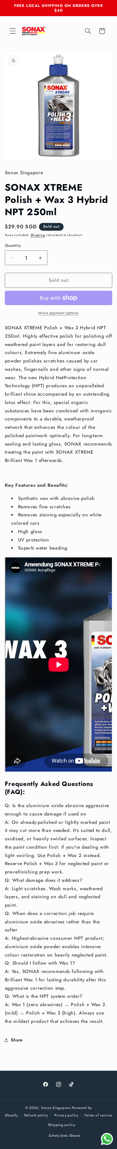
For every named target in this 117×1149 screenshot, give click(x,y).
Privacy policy (66, 1115)
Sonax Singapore (55, 1107)
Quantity (13, 245)
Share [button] (17, 1040)
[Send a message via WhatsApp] (107, 1139)
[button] (13, 31)
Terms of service (98, 1115)
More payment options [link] (58, 313)
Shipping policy (61, 1124)
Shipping (38, 235)
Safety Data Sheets (64, 1135)
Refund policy (36, 1115)
